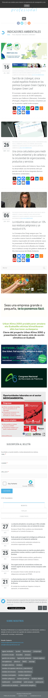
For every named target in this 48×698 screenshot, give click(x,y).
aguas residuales (7, 651)
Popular (24, 511)
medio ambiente (24, 216)
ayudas (18, 651)
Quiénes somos (23, 695)
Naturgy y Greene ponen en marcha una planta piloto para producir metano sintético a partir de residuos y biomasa (28, 552)
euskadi (20, 214)
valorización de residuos (10, 685)
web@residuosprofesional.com (10, 645)
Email (3, 454)
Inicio (8, 34)
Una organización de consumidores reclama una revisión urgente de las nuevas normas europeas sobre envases (28, 567)
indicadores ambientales (26, 73)
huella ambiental (17, 144)
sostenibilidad (16, 218)
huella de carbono (28, 144)
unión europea (28, 682)
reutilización (6, 682)
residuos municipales (9, 675)
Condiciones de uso (35, 695)
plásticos (17, 661)
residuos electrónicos (25, 672)
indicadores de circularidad (28, 146)
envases (27, 655)
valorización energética (27, 685)
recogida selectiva (8, 665)
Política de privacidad (9, 695)
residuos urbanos (37, 678)
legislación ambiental (24, 658)
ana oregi (31, 212)
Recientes (24, 505)
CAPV (35, 212)
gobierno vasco (27, 214)
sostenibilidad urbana (25, 75)
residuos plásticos (23, 678)
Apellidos (5, 472)
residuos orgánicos (24, 675)
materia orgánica (38, 658)
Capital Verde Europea (34, 69)
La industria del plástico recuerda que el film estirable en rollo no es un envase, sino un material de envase (28, 525)
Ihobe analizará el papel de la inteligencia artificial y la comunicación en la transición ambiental (28, 538)
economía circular (8, 655)
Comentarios (24, 516)
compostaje (37, 651)
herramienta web (41, 142)
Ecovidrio (19, 655)
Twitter (21, 23)
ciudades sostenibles (18, 71)
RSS (29, 23)
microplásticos (7, 661)
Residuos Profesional (21, 69)
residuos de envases (9, 672)
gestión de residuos (8, 658)
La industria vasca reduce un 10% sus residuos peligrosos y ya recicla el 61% (29, 225)
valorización (39, 682)
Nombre (4, 463)
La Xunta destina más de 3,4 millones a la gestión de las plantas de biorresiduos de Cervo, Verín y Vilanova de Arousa (28, 581)
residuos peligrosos (36, 216)
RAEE (25, 661)
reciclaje (31, 661)
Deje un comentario (38, 75)
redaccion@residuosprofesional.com (12, 642)
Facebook (18, 23)
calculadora (32, 142)
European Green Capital (32, 71)
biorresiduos (27, 651)
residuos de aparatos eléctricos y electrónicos (17, 668)
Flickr (25, 23)
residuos (19, 665)
